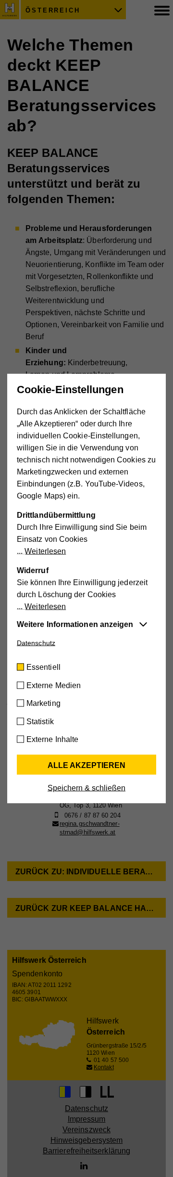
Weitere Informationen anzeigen (75, 624)
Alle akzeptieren (86, 765)
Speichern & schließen (86, 788)
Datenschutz (36, 643)
